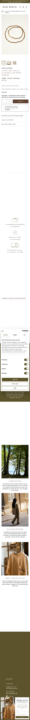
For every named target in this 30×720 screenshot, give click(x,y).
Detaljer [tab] (15, 334)
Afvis (15, 388)
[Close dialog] (28, 698)
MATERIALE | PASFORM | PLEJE (12, 116)
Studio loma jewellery (7, 68)
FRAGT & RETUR (8, 120)
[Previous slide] (13, 57)
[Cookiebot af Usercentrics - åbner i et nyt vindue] (22, 331)
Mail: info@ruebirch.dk (11, 693)
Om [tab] (24, 334)
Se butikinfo (7, 109)
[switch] (26, 364)
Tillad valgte (15, 383)
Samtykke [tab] (5, 334)
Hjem (3, 11)
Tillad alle (15, 379)
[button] (4, 63)
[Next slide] (16, 57)
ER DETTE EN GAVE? (9, 124)
